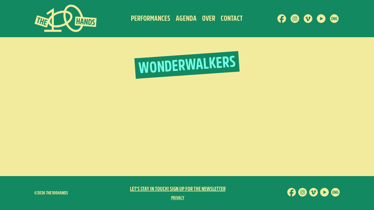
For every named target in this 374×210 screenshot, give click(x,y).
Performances (150, 18)
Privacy (177, 198)
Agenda (186, 18)
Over (208, 18)
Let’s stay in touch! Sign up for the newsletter (178, 189)
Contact (232, 18)
